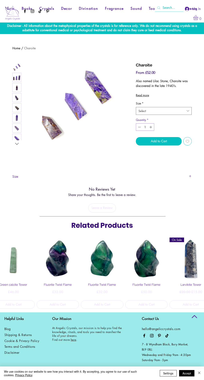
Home (16, 48)
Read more (142, 95)
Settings (168, 373)
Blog (7, 329)
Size (139, 103)
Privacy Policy (23, 375)
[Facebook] (25, 11)
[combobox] (164, 111)
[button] (198, 17)
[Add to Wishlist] (187, 141)
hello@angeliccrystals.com (161, 329)
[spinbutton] (145, 127)
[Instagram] (32, 11)
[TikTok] (40, 11)
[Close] (199, 373)
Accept (186, 373)
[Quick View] (58, 259)
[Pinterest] (47, 11)
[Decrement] (138, 127)
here (73, 340)
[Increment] (151, 127)
